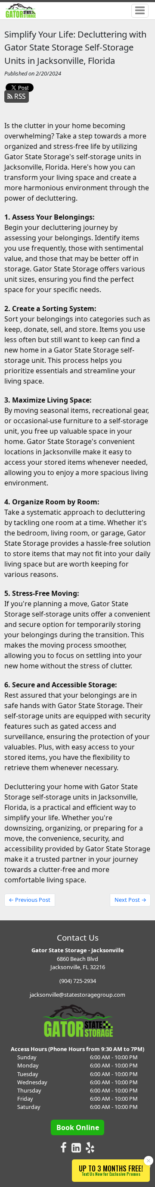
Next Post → (130, 900)
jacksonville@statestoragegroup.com (77, 994)
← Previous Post (29, 900)
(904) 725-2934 (77, 981)
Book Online (77, 1127)
